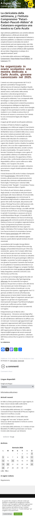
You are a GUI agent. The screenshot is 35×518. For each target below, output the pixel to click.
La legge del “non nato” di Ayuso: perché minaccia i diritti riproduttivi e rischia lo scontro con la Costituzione (17, 422)
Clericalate (13, 361)
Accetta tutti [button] (18, 514)
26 (3, 468)
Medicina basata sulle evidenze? (11, 407)
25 (32, 464)
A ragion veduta (11, 3)
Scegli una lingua (6, 384)
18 (32, 461)
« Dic (2, 471)
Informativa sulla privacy (9, 392)
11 (32, 457)
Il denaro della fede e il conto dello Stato (14, 417)
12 (3, 461)
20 (8, 464)
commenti (12, 367)
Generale (21, 361)
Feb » (7, 471)
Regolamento (5, 480)
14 (13, 461)
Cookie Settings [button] (7, 514)
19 (3, 464)
